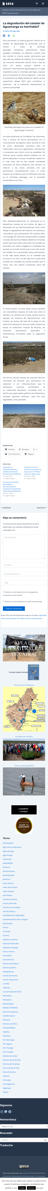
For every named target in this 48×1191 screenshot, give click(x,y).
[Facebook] (4, 35)
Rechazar (31, 1188)
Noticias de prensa (10, 1012)
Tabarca (6, 1076)
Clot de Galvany (9, 911)
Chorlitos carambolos (11, 907)
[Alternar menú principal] (43, 3)
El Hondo (6, 931)
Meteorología (8, 1004)
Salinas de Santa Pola (12, 1060)
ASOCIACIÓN (8, 863)
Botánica (6, 879)
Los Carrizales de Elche (12, 992)
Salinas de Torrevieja (11, 1064)
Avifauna (6, 867)
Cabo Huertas (8, 891)
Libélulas (6, 988)
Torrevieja (7, 1080)
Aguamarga (7, 855)
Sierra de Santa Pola (11, 1068)
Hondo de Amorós (10, 976)
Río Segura (7, 1044)
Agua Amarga (8, 851)
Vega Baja (7, 1088)
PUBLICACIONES (9, 1028)
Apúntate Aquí (13, 13)
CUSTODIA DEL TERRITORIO (13, 915)
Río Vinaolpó (8, 1052)
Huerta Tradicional (10, 980)
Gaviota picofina (9, 968)
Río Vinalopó (8, 1048)
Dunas (5, 927)
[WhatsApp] (14, 35)
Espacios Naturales (11, 943)
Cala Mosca (7, 895)
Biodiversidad (8, 875)
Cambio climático (10, 899)
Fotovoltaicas (8, 959)
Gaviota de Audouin (11, 964)
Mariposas (7, 1000)
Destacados (7, 923)
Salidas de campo (10, 1056)
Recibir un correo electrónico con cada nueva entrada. (23, 602)
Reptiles (6, 1032)
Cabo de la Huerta (10, 887)
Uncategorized (9, 1084)
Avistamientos (9, 871)
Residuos (6, 1036)
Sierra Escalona (9, 1072)
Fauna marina (9, 951)
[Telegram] (9, 35)
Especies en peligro (10, 947)
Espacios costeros (10, 939)
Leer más (39, 1188)
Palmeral (6, 1020)
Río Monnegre (8, 1040)
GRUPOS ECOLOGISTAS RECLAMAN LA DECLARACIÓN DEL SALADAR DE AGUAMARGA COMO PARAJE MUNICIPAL (12, 486)
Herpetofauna (8, 972)
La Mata (6, 984)
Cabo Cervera (8, 883)
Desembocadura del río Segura (15, 919)
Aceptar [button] (22, 1188)
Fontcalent (7, 955)
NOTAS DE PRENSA (10, 1008)
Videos (5, 1092)
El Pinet (6, 935)
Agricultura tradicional (12, 847)
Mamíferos (7, 996)
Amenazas (7, 859)
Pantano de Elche (10, 1024)
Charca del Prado (10, 903)
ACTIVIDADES (8, 843)
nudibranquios (9, 1016)
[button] (37, 3)
